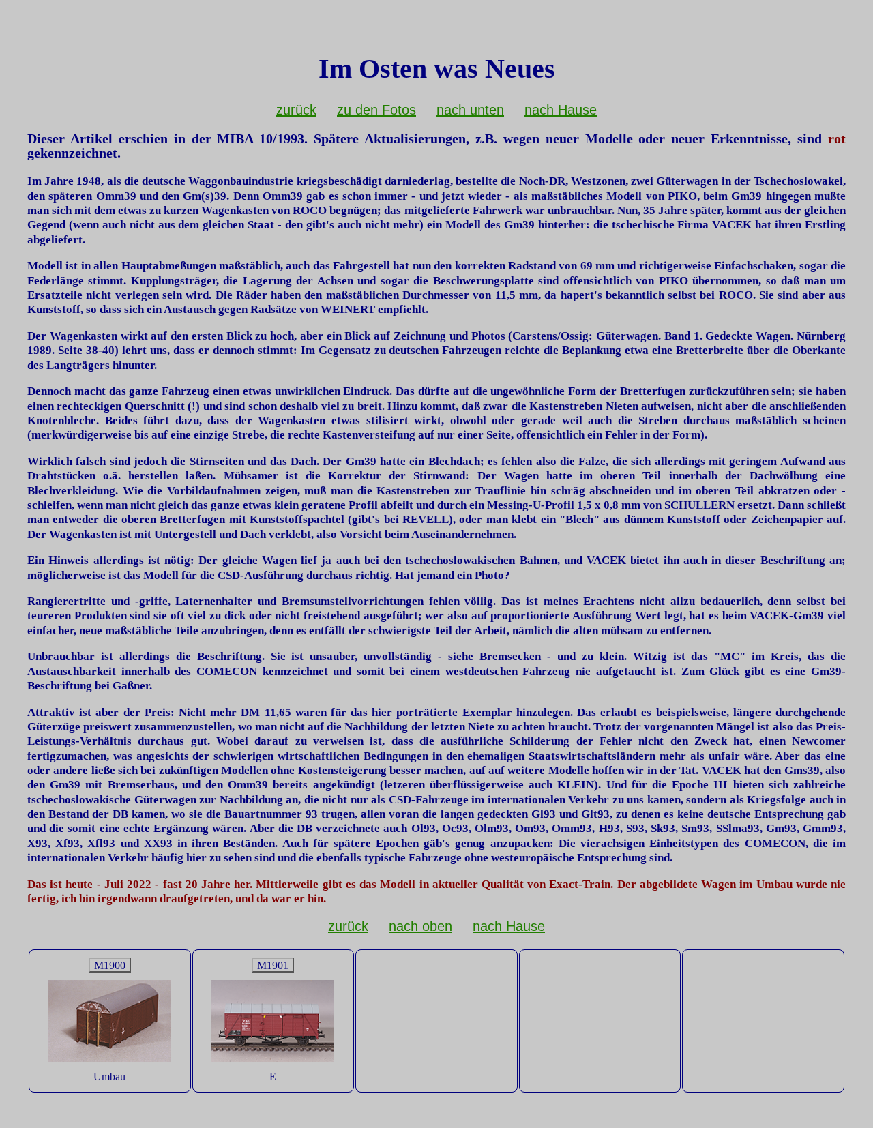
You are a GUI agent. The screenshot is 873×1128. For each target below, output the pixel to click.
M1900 (109, 965)
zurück (296, 109)
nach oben (420, 926)
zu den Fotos (376, 109)
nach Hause (560, 109)
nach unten (470, 109)
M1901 (272, 965)
